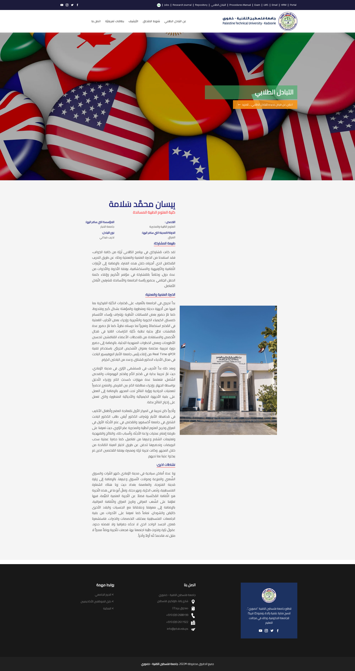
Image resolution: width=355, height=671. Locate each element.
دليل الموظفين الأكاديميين (96, 601)
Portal (293, 5)
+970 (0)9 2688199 (177, 615)
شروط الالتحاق (151, 21)
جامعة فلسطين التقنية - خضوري (159, 664)
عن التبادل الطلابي (175, 21)
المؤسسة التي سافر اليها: (99, 222)
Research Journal (182, 5)
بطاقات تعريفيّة (114, 21)
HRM (283, 5)
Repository (201, 5)
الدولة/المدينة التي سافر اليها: (158, 233)
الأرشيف (133, 21)
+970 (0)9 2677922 (177, 622)
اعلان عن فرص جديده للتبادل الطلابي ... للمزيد (267, 104)
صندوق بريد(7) (180, 608)
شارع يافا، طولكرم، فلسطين (172, 601)
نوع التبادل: (108, 233)
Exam (257, 5)
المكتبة (107, 608)
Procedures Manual (240, 5)
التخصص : (170, 222)
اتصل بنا (96, 21)
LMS (266, 5)
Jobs (166, 5)
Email (275, 5)
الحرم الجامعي (103, 595)
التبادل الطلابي (218, 5)
